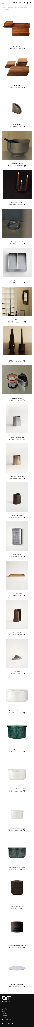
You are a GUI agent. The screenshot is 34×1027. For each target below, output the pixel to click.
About (4, 1008)
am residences (6, 1019)
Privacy (4, 1017)
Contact (4, 1010)
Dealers (4, 1013)
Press (3, 1011)
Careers (4, 1015)
